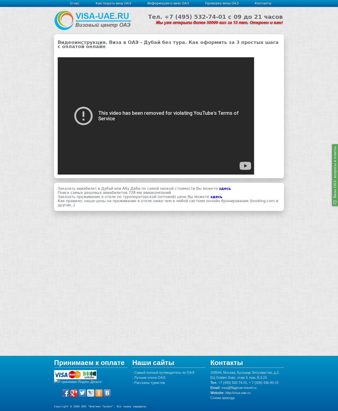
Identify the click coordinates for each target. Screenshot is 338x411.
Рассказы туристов (149, 383)
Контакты (263, 3)
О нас (75, 3)
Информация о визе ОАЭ (168, 3)
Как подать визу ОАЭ (113, 3)
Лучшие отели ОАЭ (149, 377)
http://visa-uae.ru (237, 393)
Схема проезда (222, 398)
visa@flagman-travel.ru (238, 388)
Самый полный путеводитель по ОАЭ (164, 372)
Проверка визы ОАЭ (222, 3)
